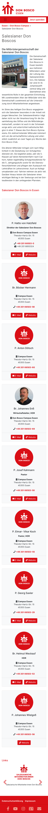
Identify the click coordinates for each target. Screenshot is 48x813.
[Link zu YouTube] (15, 808)
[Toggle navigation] (5, 19)
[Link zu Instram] (23, 808)
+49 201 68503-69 (25, 429)
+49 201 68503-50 (25, 490)
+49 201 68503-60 (25, 367)
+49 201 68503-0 (25, 243)
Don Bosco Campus (19, 25)
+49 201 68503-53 (25, 674)
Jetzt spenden (37, 19)
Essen (5, 25)
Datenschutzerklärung (12, 801)
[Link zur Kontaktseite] (31, 808)
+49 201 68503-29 (25, 612)
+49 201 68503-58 (25, 734)
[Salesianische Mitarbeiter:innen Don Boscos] (24, 772)
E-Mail (17, 254)
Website (32, 254)
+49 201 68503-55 (25, 552)
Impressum (30, 801)
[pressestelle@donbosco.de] (39, 808)
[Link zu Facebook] (8, 808)
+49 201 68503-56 (25, 307)
